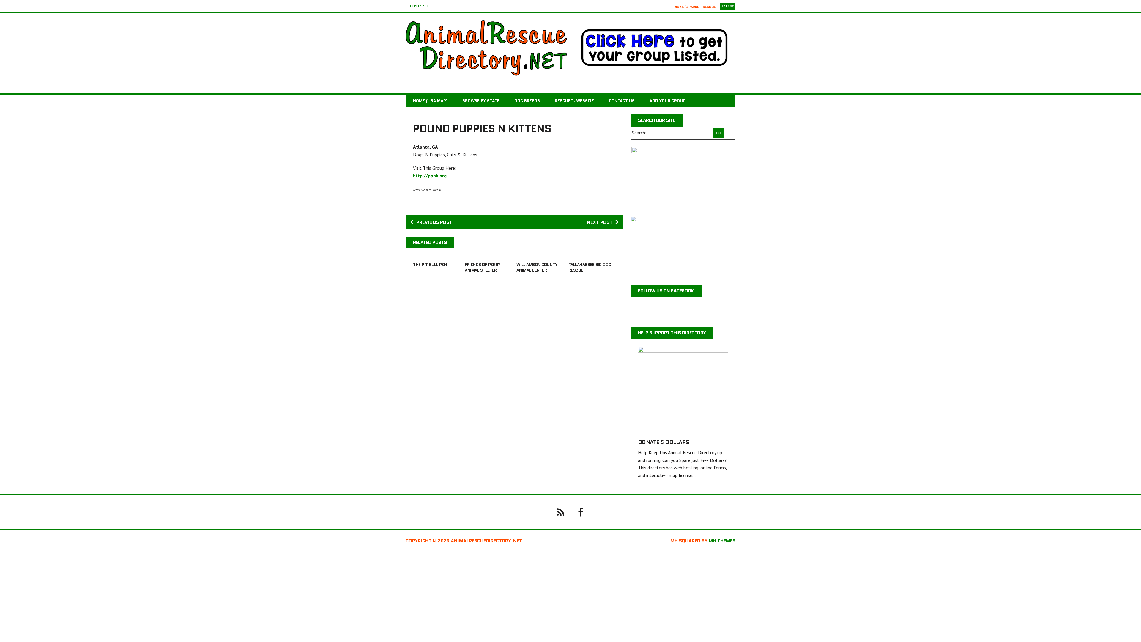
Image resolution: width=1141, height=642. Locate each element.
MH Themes (722, 540)
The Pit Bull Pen (430, 265)
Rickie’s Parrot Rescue (695, 6)
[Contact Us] (560, 512)
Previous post (434, 222)
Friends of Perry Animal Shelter (482, 267)
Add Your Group (667, 101)
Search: (639, 133)
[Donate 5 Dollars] (683, 427)
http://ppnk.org (430, 176)
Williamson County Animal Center (536, 267)
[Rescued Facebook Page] (580, 512)
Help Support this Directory (672, 332)
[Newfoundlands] (683, 178)
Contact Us (421, 6)
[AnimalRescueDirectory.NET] (486, 48)
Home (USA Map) (430, 101)
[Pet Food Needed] (683, 247)
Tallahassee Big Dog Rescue (589, 267)
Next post (599, 222)
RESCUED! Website (574, 101)
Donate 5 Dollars (663, 442)
